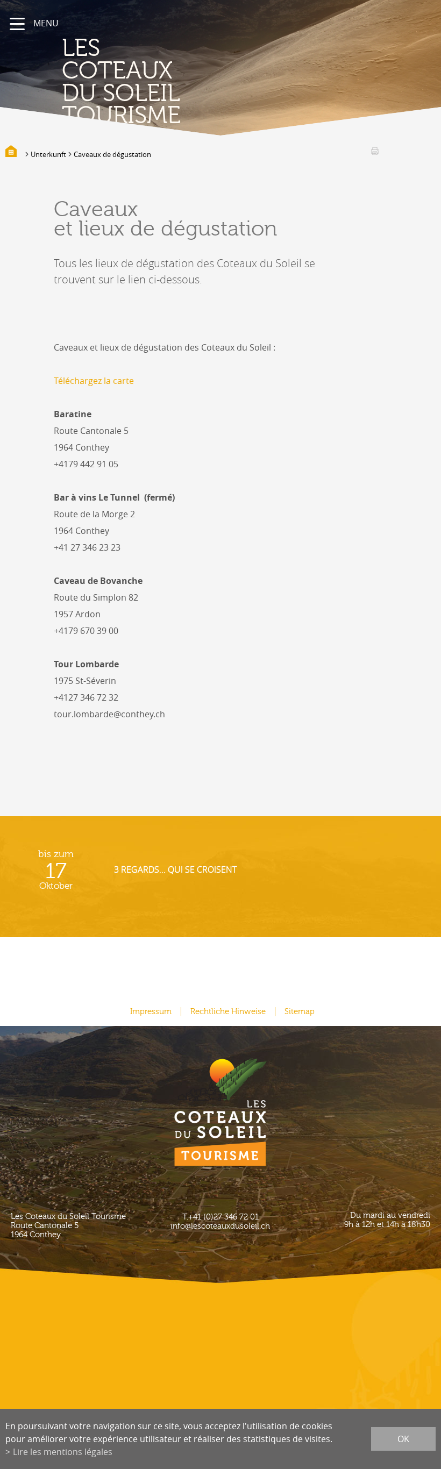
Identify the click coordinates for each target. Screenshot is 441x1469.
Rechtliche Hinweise (228, 1011)
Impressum (151, 1011)
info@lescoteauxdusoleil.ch (220, 1226)
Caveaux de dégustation (112, 154)
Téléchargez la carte (94, 381)
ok (403, 1439)
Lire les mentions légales (62, 1452)
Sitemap (299, 1011)
